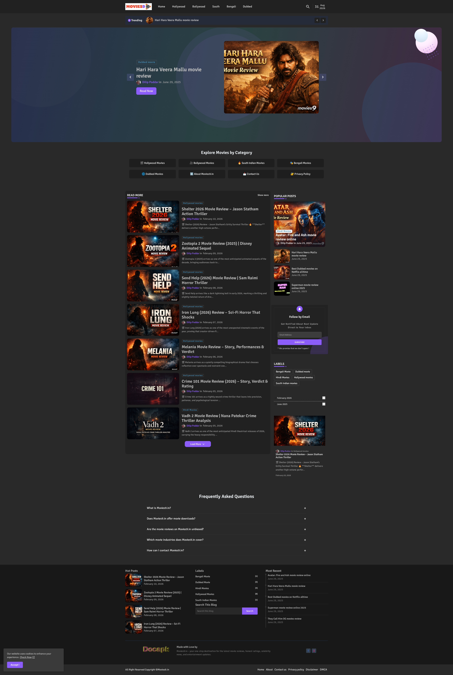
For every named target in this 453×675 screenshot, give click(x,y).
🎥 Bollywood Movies (202, 163)
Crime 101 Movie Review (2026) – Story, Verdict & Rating (225, 384)
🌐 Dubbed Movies (152, 174)
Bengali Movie (283, 371)
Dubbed (247, 6)
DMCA (323, 669)
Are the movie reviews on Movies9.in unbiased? (226, 529)
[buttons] (308, 650)
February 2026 (300, 398)
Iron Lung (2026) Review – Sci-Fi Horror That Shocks (221, 315)
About (269, 669)
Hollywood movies (303, 377)
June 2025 (301, 404)
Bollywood (198, 6)
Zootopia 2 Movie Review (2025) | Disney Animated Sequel (217, 246)
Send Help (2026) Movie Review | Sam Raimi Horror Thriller (220, 280)
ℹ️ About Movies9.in (202, 174)
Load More (196, 444)
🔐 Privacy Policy (300, 174)
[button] (307, 6)
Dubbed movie (302, 371)
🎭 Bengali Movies (300, 163)
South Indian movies (286, 383)
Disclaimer (312, 669)
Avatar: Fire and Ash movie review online (289, 575)
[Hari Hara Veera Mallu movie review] (282, 256)
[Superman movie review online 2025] (282, 289)
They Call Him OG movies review (284, 618)
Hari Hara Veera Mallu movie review (304, 254)
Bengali (231, 6)
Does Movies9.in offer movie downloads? (226, 518)
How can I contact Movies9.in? (226, 550)
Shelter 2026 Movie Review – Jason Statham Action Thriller (220, 211)
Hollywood (178, 6)
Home (161, 6)
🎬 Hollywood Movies (152, 163)
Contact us (280, 669)
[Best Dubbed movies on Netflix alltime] (149, 20)
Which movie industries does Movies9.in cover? (226, 539)
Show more (263, 195)
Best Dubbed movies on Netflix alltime (178, 20)
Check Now (26, 657)
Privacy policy (296, 669)
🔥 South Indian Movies (251, 163)
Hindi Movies (282, 377)
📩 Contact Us (251, 174)
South (216, 6)
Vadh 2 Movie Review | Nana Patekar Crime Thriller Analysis (219, 418)
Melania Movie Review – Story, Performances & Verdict (223, 349)
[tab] (161, 6)
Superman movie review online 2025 (305, 286)
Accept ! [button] (15, 664)
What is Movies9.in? (226, 508)
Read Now (146, 91)
